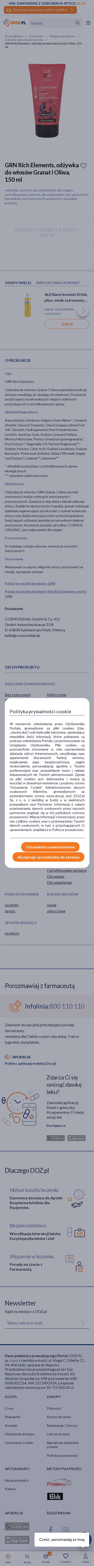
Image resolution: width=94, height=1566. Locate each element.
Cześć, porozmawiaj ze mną (61, 1539)
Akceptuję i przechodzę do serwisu (48, 857)
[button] (85, 1535)
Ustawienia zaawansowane (50, 847)
